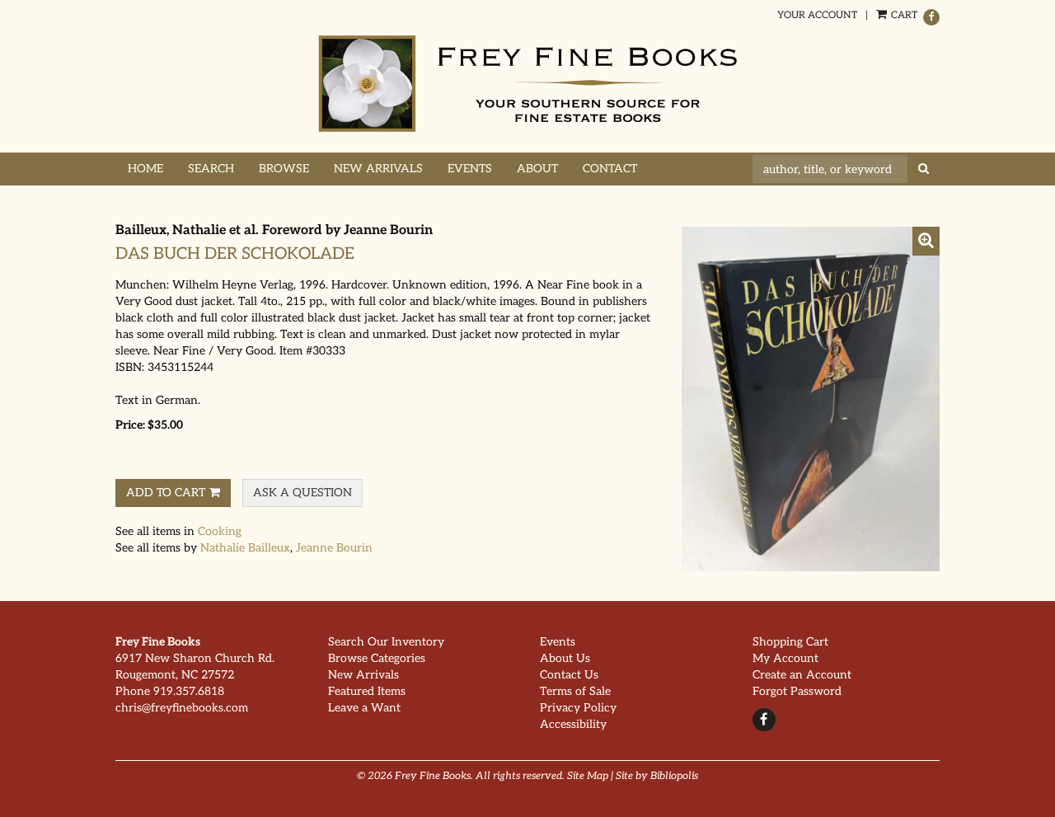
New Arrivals (378, 169)
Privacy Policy (578, 708)
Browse (284, 169)
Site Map (587, 776)
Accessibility (573, 724)
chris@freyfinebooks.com (181, 708)
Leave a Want (364, 708)
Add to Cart (165, 493)
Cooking (219, 531)
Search (211, 169)
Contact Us (569, 675)
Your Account (817, 15)
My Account (785, 658)
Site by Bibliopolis (657, 776)
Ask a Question (302, 493)
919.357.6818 (188, 691)
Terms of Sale (575, 691)
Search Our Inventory (386, 642)
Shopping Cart (790, 642)
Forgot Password (797, 691)
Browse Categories (376, 658)
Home (145, 169)
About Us (565, 658)
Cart (903, 15)
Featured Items (367, 691)
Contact (610, 169)
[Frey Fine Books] (527, 83)
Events (470, 169)
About (537, 169)
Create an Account (802, 675)
